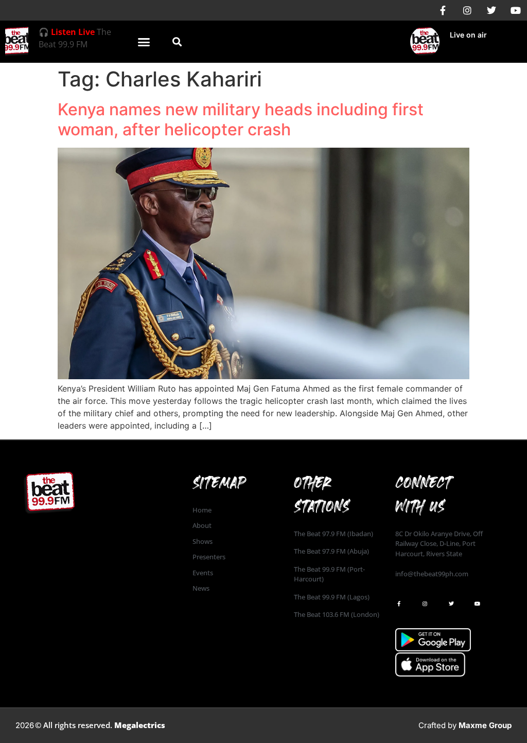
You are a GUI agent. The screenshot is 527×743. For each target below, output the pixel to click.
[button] (143, 41)
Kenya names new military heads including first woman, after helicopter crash (241, 119)
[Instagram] (467, 10)
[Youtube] (515, 10)
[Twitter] (491, 10)
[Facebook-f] (443, 10)
